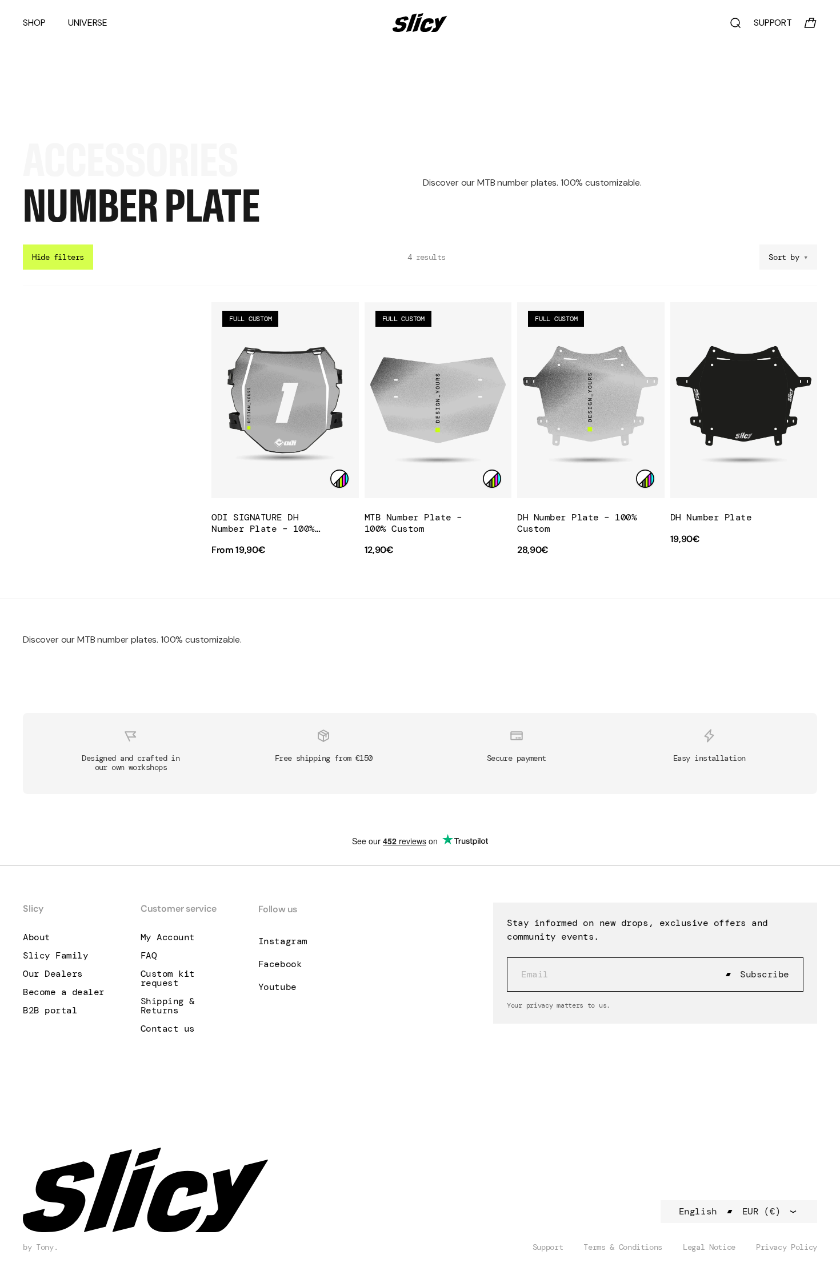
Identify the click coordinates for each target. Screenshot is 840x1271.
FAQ (149, 955)
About (36, 937)
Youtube (277, 987)
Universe (87, 22)
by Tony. (40, 1247)
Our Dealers (53, 974)
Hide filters (58, 257)
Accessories (130, 160)
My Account (168, 937)
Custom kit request (168, 978)
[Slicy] (420, 22)
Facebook (280, 964)
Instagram (282, 941)
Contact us (168, 1028)
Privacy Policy (786, 1247)
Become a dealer (64, 992)
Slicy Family (55, 955)
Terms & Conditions (622, 1247)
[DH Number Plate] (744, 400)
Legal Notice (709, 1247)
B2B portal (50, 1010)
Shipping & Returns (168, 1006)
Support (548, 1247)
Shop (34, 22)
